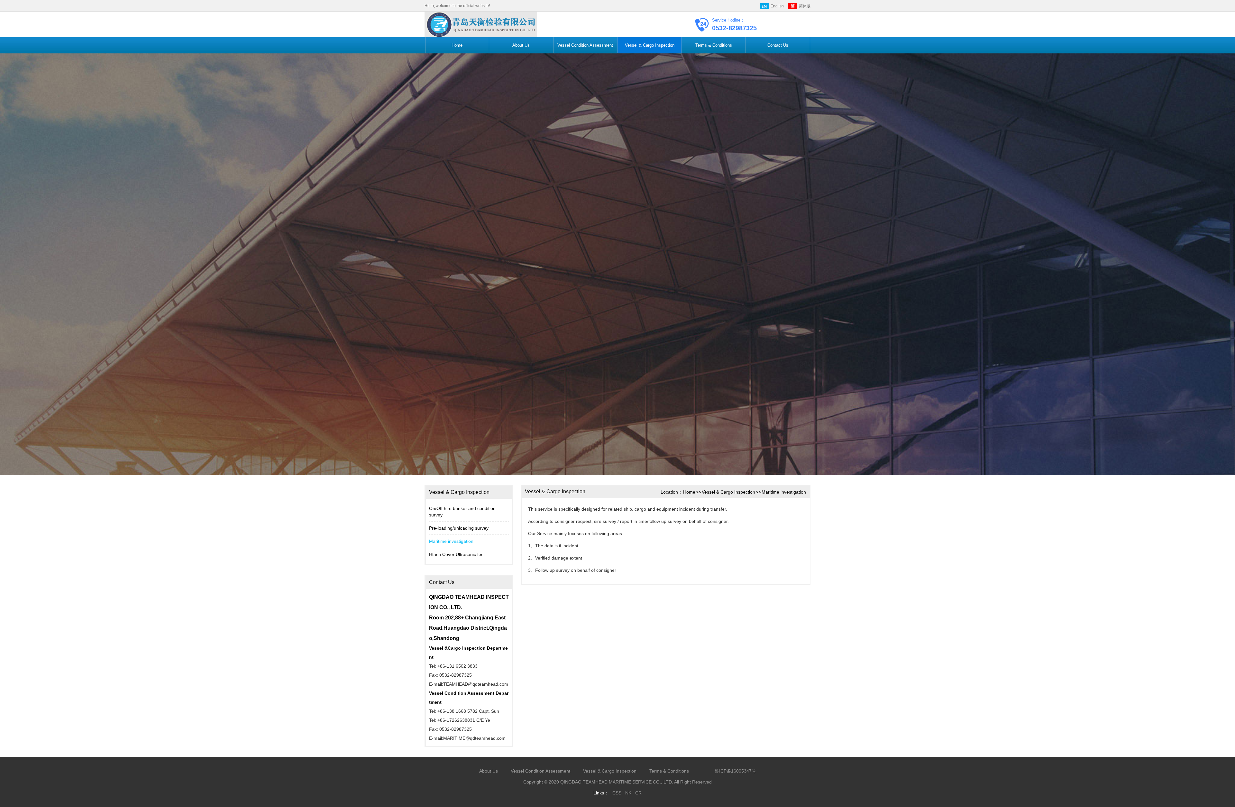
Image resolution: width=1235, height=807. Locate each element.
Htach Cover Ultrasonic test (457, 554)
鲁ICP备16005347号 (735, 771)
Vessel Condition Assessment (585, 45)
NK (628, 792)
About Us (521, 45)
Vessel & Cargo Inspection (649, 45)
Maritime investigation (451, 541)
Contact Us (777, 45)
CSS (616, 792)
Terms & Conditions (713, 45)
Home (457, 45)
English (777, 6)
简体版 (804, 6)
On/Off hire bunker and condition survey (462, 511)
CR (638, 792)
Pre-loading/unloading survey (459, 528)
